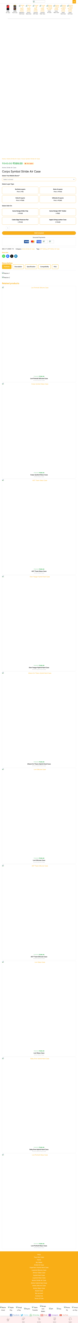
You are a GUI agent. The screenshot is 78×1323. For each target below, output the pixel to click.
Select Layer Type (8, 184)
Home (4, 159)
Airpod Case (39, 1291)
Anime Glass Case (39, 1288)
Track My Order (39, 1257)
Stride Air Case (39, 1265)
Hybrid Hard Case (39, 1275)
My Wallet (39, 1262)
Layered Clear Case (39, 1278)
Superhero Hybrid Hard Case (39, 1267)
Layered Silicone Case (39, 1270)
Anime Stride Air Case (13, 159)
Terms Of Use (39, 1298)
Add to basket (39, 233)
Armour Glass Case (39, 1272)
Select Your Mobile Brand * (11, 176)
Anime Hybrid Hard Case (39, 1283)
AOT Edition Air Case (53, 249)
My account (39, 1293)
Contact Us (39, 1296)
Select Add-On (7, 206)
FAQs (39, 1254)
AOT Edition (43, 249)
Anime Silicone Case (39, 1285)
